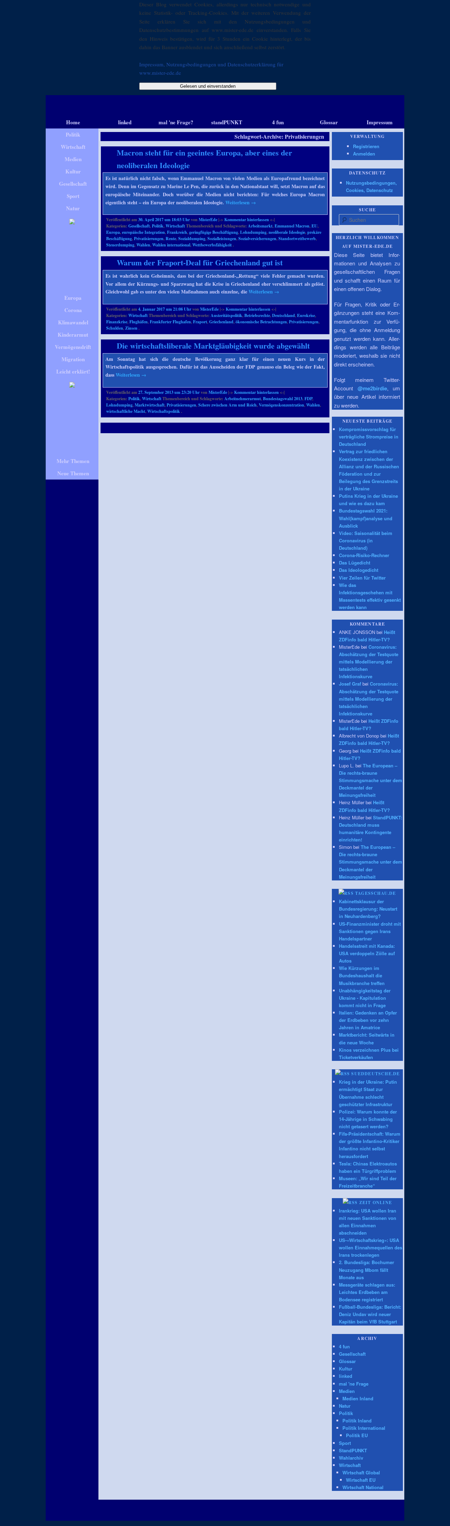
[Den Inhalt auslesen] (346, 893)
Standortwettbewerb (297, 239)
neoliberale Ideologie (287, 232)
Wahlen (143, 245)
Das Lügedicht (354, 562)
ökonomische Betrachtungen (261, 322)
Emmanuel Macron (292, 226)
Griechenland (221, 322)
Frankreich (177, 232)
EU (314, 226)
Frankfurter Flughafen (170, 322)
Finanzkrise (116, 322)
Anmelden (364, 153)
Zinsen (131, 328)
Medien (347, 1391)
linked (345, 1376)
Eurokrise (306, 315)
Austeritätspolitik (226, 315)
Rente (171, 239)
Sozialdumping (191, 239)
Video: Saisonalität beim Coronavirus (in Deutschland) (365, 540)
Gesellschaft (139, 226)
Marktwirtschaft (150, 405)
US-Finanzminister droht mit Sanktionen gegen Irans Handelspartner (370, 931)
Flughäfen (138, 322)
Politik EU (357, 1435)
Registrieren (366, 146)
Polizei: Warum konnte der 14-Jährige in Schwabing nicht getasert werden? (368, 1119)
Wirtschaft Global (361, 1472)
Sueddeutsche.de (375, 1074)
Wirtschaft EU (360, 1480)
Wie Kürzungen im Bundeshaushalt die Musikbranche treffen (362, 975)
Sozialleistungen (221, 239)
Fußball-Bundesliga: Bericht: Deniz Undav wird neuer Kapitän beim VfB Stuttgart (370, 1314)
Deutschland (283, 315)
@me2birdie (372, 388)
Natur (345, 1405)
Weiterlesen (240, 202)
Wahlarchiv (351, 1457)
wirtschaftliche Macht (125, 411)
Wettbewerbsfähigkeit (212, 245)
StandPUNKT (353, 1450)
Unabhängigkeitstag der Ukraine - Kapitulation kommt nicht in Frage (365, 998)
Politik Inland (357, 1420)
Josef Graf (350, 683)
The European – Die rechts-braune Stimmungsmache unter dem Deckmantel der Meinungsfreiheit (370, 780)
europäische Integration (143, 232)
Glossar (347, 1361)
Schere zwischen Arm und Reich (227, 405)
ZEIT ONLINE (375, 1202)
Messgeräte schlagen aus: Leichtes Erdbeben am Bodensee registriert (367, 1292)
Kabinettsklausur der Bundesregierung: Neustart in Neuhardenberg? (368, 908)
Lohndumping (253, 232)
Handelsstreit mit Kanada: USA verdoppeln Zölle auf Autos (367, 953)
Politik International (363, 1428)
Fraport (200, 322)
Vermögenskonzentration (281, 405)
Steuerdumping (120, 245)
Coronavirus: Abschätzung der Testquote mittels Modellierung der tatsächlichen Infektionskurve (368, 661)
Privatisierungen (148, 239)
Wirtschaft (175, 226)
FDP (308, 399)
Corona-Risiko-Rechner (364, 555)
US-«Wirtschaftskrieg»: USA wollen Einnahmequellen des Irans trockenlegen (370, 1247)
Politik (157, 226)
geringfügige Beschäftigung (213, 232)
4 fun (344, 1346)
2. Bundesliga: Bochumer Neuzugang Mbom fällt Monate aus (366, 1269)
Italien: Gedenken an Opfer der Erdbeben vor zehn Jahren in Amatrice (368, 1020)
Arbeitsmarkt (260, 226)
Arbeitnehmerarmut (242, 399)
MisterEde (208, 220)
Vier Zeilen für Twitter (362, 577)
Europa (113, 232)
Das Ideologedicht (358, 570)
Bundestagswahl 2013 (282, 399)
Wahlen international (171, 245)
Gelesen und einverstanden (208, 86)
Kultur (345, 1368)
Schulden (114, 328)
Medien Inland (357, 1398)
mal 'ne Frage (353, 1383)
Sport (345, 1443)
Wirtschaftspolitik (163, 411)
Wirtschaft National (363, 1487)
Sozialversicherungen (257, 239)
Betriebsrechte (257, 315)
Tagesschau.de (375, 893)
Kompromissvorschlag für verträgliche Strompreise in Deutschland (368, 436)
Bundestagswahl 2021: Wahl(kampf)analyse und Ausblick (365, 518)
